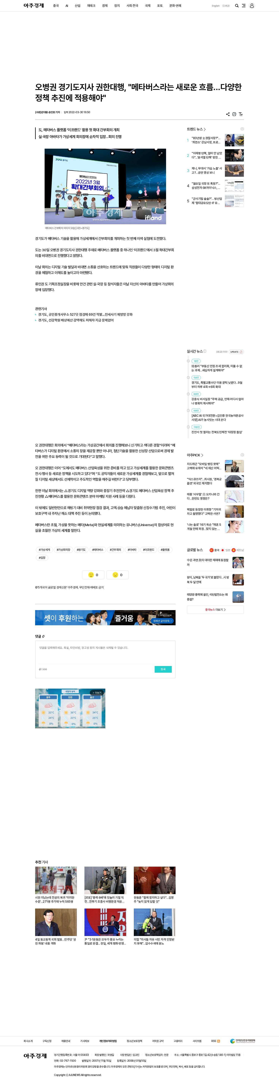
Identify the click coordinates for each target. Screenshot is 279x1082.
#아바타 (132, 550)
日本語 (226, 5)
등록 (163, 669)
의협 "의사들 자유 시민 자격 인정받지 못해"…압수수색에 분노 (154, 941)
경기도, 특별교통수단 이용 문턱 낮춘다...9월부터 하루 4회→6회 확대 (217, 385)
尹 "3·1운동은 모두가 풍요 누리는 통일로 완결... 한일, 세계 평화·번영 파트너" (104, 941)
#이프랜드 (148, 550)
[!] (242, 128)
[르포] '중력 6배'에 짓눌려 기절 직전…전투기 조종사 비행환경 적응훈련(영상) (104, 900)
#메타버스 (97, 550)
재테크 (91, 6)
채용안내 (65, 1041)
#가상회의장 (63, 550)
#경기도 (81, 550)
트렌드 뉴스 (195, 129)
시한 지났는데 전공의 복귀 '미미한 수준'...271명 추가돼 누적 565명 (54, 899)
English (216, 5)
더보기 (205, 611)
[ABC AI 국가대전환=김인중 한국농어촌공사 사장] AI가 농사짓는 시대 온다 (218, 418)
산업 (77, 6)
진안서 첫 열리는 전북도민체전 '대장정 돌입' (217, 432)
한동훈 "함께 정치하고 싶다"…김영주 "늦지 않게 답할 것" (154, 899)
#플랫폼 (165, 550)
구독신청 (47, 1041)
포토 (160, 6)
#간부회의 (115, 550)
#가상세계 (44, 550)
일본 (227, 550)
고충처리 (178, 1041)
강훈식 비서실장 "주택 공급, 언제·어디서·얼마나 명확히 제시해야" (218, 401)
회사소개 (28, 1041)
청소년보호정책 (134, 1041)
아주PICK (193, 455)
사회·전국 (132, 6)
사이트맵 (197, 1041)
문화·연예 (175, 6)
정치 (117, 6)
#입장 (42, 557)
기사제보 (84, 1041)
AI (66, 6)
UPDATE (234, 352)
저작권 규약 (158, 1041)
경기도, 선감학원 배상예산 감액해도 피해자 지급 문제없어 (76, 320)
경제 (105, 6)
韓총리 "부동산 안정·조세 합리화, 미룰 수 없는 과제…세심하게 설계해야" (217, 368)
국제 (148, 6)
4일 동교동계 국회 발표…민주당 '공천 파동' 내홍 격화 (55, 941)
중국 (56, 6)
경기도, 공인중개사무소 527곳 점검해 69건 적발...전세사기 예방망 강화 (85, 314)
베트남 (240, 550)
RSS (213, 1041)
